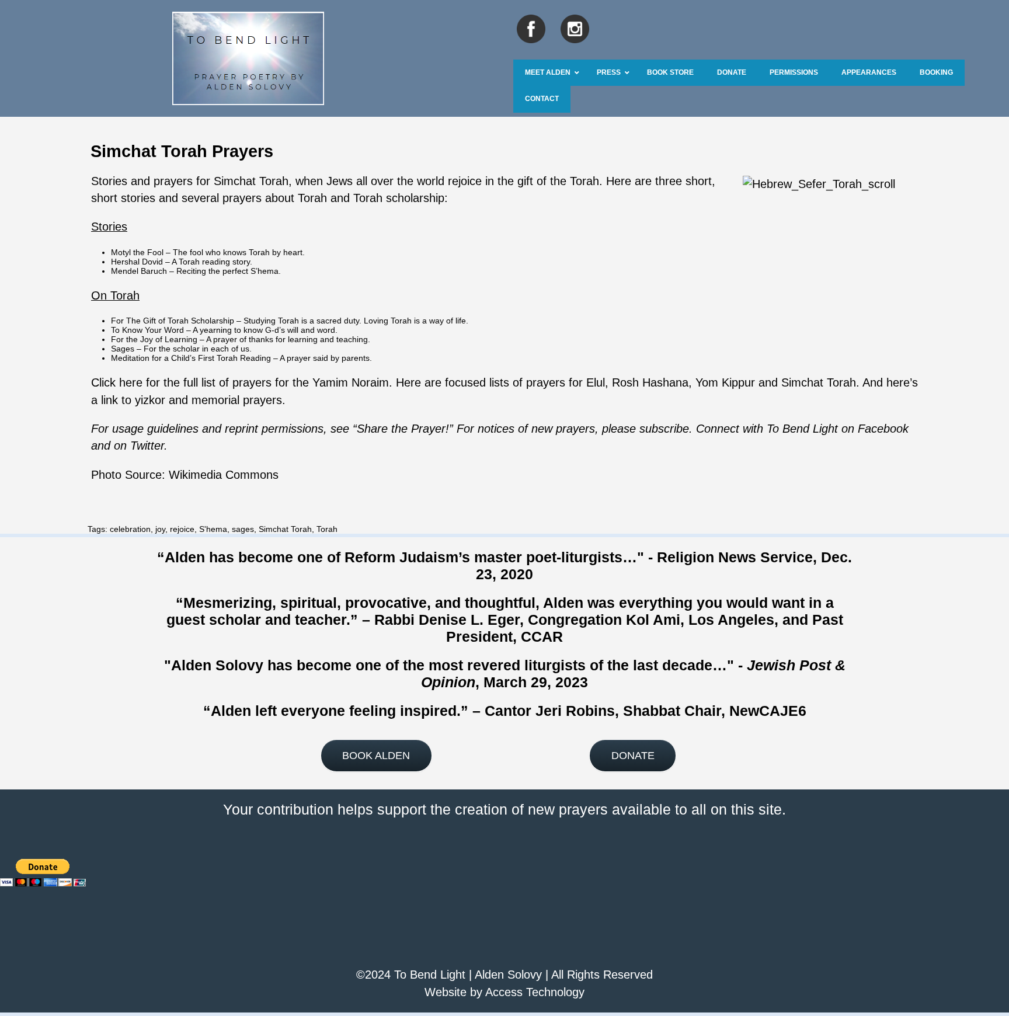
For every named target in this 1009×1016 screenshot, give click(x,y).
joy (160, 529)
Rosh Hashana (650, 382)
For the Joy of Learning (154, 339)
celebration (130, 529)
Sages (122, 348)
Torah (327, 529)
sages (243, 529)
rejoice (182, 529)
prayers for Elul (565, 382)
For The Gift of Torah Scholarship (172, 320)
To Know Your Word (147, 330)
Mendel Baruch (139, 271)
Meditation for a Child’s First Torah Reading (191, 358)
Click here (116, 382)
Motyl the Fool (137, 252)
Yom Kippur (725, 382)
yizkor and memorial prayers (208, 400)
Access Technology (534, 992)
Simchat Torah (251, 181)
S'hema (213, 529)
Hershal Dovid (137, 261)
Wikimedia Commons (224, 474)
